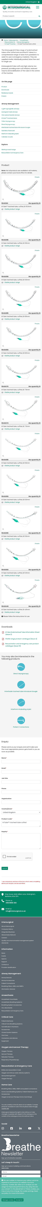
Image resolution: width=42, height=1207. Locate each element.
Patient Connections (21, 727)
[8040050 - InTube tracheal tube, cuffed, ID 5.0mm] (21, 555)
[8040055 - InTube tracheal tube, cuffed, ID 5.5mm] (21, 518)
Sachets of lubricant (8, 131)
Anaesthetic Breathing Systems (12, 1002)
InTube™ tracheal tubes (9, 118)
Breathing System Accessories (12, 1005)
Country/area (7, 809)
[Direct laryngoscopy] (21, 667)
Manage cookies (8, 1200)
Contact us (5, 965)
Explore (4, 959)
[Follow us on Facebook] (11, 1128)
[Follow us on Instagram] (3, 1128)
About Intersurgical (8, 926)
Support (4, 962)
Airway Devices (7, 978)
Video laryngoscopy (8, 121)
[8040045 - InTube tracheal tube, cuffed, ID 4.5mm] (21, 591)
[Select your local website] (38, 2)
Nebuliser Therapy (8, 1057)
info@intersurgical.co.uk (16, 911)
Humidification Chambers (10, 1027)
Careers (4, 938)
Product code (7, 819)
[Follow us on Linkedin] (20, 1128)
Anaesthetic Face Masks (10, 999)
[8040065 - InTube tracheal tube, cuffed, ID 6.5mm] (21, 445)
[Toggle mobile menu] (37, 7)
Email (4, 768)
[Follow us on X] (39, 1128)
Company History (7, 929)
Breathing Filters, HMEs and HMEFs (12, 986)
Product (4, 87)
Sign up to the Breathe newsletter (12, 1158)
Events (4, 956)
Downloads (5, 90)
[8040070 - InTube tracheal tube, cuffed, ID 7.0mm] (21, 408)
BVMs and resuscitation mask (11, 1070)
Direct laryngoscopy (8, 124)
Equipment (5, 1041)
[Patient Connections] (21, 720)
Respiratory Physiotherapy (10, 1060)
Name (4, 758)
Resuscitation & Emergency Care (12, 153)
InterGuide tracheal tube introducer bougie (16, 127)
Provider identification (9, 967)
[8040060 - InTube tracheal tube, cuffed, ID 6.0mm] (21, 481)
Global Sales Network (9, 935)
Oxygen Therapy (7, 1051)
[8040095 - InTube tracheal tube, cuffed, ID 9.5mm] (21, 225)
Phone (4, 788)
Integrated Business (8, 932)
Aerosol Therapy (7, 1054)
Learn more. (5, 1168)
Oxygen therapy (7, 1079)
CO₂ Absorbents (7, 1008)
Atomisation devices (8, 989)
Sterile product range (9, 150)
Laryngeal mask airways (10, 112)
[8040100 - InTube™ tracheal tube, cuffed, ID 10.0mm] (21, 188)
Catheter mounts (7, 137)
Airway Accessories (8, 980)
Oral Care (5, 1035)
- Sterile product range (11, 209)
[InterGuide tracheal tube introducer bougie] (21, 685)
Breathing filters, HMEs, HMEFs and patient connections (19, 1089)
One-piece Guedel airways (11, 115)
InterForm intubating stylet (10, 134)
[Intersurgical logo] (17, 7)
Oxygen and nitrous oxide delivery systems (16, 1073)
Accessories (6, 1030)
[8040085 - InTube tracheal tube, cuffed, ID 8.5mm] (21, 298)
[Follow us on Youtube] (29, 1128)
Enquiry (4, 96)
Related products (7, 93)
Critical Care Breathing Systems (12, 1024)
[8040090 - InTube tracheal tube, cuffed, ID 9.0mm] (21, 261)
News (3, 953)
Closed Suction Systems (9, 1032)
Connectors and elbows (10, 1038)
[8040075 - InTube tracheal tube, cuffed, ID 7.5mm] (21, 371)
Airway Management (8, 1076)
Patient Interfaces (7, 1021)
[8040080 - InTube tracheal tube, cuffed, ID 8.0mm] (21, 335)
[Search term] (38, 16)
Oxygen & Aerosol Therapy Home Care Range (17, 1097)
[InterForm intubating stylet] (21, 702)
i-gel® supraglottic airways (10, 109)
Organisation (6, 799)
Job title (5, 778)
